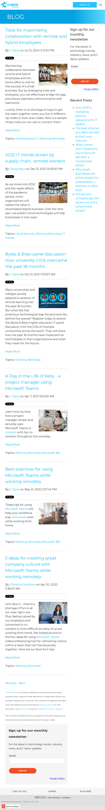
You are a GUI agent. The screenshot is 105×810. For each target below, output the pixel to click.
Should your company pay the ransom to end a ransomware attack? (87, 202)
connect (11, 432)
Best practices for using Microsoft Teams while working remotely (29, 475)
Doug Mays (17, 169)
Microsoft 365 (51, 453)
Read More (12, 130)
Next (22, 683)
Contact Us (85, 5)
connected (18, 517)
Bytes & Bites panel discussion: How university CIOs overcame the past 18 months (36, 260)
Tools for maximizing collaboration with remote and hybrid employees (36, 36)
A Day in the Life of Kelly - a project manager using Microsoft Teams (33, 382)
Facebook (42, 709)
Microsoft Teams (16, 509)
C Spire (15, 50)
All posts (11, 683)
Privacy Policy (26, 801)
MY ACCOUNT (85, 791)
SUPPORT (52, 791)
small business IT (26, 138)
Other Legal (35, 801)
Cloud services (25, 233)
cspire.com (23, 709)
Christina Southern (23, 584)
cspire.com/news (46, 705)
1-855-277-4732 (19, 791)
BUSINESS (66, 797)
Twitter (49, 709)
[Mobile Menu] (101, 5)
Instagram (59, 709)
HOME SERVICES (54, 797)
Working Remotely (52, 138)
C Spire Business (11, 692)
